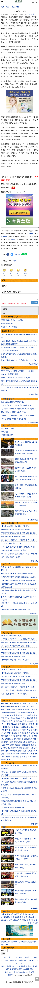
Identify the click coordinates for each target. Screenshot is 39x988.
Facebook (31, 960)
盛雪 (25, 917)
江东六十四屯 (8, 742)
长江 (29, 709)
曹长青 (31, 920)
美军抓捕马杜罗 (7, 435)
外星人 (34, 757)
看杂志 (30, 966)
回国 (27, 748)
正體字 (10, 975)
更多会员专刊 (33, 422)
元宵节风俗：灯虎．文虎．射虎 (12, 320)
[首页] (18, 3)
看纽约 (35, 966)
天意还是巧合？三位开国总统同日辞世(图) (16, 405)
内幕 (31, 721)
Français (17, 975)
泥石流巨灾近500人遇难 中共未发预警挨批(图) (18, 580)
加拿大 (27, 727)
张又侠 (22, 706)
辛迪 (35, 920)
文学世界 (32, 942)
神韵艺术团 (16, 966)
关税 (22, 718)
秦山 (32, 917)
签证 (24, 748)
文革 (6, 760)
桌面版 (4, 957)
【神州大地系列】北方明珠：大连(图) (15, 526)
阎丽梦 (32, 715)
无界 (31, 969)
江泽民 (16, 721)
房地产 (3, 733)
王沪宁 (11, 721)
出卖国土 (32, 706)
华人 (9, 748)
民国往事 (11, 942)
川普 (20, 703)
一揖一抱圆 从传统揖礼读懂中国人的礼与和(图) (18, 547)
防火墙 (10, 739)
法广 (10, 727)
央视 (32, 745)
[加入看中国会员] (19, 216)
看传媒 (8, 969)
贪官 (8, 724)
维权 (15, 739)
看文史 (8, 7)
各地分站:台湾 (10, 972)
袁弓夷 (23, 712)
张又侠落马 (5, 432)
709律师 (20, 739)
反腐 (23, 724)
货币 (19, 730)
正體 (33, 2)
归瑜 (29, 914)
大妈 (10, 736)
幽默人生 (9, 757)
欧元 (28, 730)
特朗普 (25, 703)
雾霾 (35, 736)
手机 (21, 757)
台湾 (28, 733)
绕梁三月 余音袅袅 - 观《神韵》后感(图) (15, 378)
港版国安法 (30, 712)
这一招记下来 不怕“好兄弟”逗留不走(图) (15, 529)
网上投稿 (22, 960)
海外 (7, 751)
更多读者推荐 (33, 394)
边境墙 (27, 718)
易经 (3, 757)
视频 (4, 827)
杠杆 (6, 730)
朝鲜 (23, 727)
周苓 (8, 917)
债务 (3, 730)
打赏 (27, 14)
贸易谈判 (4, 721)
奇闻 (29, 757)
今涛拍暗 (10, 914)
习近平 (17, 706)
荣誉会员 (30, 234)
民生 (3, 751)
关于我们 (19, 957)
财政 (12, 733)
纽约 (17, 972)
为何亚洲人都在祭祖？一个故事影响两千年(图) (18, 540)
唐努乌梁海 (18, 742)
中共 (28, 715)
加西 (32, 972)
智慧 (14, 757)
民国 (20, 751)
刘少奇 (22, 754)
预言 (25, 757)
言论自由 (21, 745)
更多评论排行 (33, 364)
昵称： (4, 286)
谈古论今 (18, 942)
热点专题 (6, 425)
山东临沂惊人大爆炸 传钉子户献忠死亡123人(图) (18, 360)
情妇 (12, 724)
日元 (32, 730)
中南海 (27, 721)
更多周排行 (33, 664)
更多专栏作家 (33, 923)
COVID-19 (5, 706)
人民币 (24, 730)
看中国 (35, 724)
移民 (5, 748)
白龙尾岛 (31, 742)
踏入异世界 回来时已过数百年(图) (13, 412)
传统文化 (15, 7)
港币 (36, 730)
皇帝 (30, 754)
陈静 (12, 917)
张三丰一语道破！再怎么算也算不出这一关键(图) (19, 554)
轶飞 (33, 914)
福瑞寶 (14, 969)
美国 (35, 718)
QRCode (17, 254)
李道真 (25, 914)
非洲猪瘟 (23, 736)
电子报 (11, 957)
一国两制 (4, 727)
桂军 (24, 751)
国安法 (25, 709)
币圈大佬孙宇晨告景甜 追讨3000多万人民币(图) (18, 577)
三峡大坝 (13, 709)
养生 (10, 760)
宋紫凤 (3, 914)
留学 (13, 748)
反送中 (3, 724)
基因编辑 (4, 739)
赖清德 (12, 718)
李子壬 (18, 920)
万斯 (31, 718)
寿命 (3, 760)
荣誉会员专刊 (8, 399)
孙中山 (32, 751)
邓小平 (13, 754)
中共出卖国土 (15, 712)
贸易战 (11, 706)
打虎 (27, 724)
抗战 (28, 751)
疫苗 (33, 709)
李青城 (5, 920)
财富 (15, 733)
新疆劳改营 (14, 745)
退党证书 (20, 969)
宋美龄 (8, 754)
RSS (21, 963)
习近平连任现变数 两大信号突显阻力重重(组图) (18, 409)
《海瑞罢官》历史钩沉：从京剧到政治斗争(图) (18, 415)
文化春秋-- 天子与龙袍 (9, 327)
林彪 (18, 754)
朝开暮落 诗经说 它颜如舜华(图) (13, 536)
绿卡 (35, 748)
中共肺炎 (4, 703)
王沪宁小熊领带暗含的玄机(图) (12, 807)
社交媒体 (15, 727)
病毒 (35, 703)
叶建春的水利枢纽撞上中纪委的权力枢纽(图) (17, 573)
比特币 (15, 730)
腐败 (19, 724)
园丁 (21, 917)
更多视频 (34, 908)
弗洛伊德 (19, 715)
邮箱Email (4, 950)
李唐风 (17, 917)
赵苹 (29, 917)
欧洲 (28, 972)
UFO (24, 715)
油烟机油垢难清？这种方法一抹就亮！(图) (16, 778)
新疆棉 (19, 709)
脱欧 (32, 727)
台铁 (8, 709)
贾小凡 (19, 914)
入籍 (31, 748)
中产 (19, 733)
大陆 (28, 736)
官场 (30, 724)
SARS (7, 745)
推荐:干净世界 (6, 966)
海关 (16, 748)
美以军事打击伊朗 (7, 428)
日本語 (29, 975)
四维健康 (25, 920)
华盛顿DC (23, 972)
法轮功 (29, 739)
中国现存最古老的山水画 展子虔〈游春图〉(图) (18, 533)
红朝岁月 (25, 942)
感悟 (18, 757)
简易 (15, 914)
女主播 (28, 745)
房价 (14, 736)
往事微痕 (6, 712)
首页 (2, 7)
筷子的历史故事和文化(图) (10, 557)
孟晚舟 (18, 718)
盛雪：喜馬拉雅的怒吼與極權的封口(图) (15, 609)
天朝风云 (4, 942)
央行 (36, 727)
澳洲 (17, 751)
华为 (15, 724)
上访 (25, 739)
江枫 (14, 920)
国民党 (9, 715)
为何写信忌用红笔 (7, 323)
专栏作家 (6, 911)
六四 (26, 706)
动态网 (26, 969)
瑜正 (10, 920)
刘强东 (5, 736)
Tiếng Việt (23, 975)
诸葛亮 (35, 754)
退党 (13, 715)
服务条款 (28, 957)
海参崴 (24, 733)
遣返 (20, 748)
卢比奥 (30, 703)
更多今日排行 (33, 613)
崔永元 (22, 721)
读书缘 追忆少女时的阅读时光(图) (13, 419)
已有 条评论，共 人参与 (11, 292)
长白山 (24, 742)
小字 (36, 14)
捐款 (6, 960)
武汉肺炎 (15, 703)
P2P (32, 736)
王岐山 (7, 718)
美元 (10, 730)
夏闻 (5, 917)
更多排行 (34, 824)
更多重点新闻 (33, 520)
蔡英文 (33, 733)
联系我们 (13, 960)
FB (20, 727)
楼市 (8, 733)
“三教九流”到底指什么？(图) (11, 543)
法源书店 (24, 966)
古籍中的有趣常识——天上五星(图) (14, 550)
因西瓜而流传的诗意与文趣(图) (12, 402)
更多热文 (34, 698)
